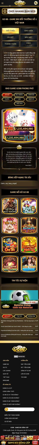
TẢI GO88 (24, 377)
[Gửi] (6, 409)
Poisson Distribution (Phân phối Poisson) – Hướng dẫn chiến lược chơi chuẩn (17, 335)
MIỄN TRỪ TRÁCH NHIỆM (12, 415)
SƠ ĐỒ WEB (8, 421)
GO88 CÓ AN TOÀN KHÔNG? (11, 401)
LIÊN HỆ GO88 (25, 374)
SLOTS (5, 367)
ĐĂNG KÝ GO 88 (26, 370)
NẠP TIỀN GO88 (25, 364)
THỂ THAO (6, 377)
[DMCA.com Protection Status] (19, 356)
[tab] (10, 30)
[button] (2, 3)
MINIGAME (6, 380)
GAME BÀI (6, 364)
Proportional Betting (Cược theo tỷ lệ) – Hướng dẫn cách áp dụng (17, 330)
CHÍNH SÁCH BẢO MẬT (11, 418)
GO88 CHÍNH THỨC (8, 391)
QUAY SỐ (5, 374)
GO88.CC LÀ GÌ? (7, 388)
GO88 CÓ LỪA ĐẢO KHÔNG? (11, 398)
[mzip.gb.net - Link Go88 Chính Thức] (20, 3)
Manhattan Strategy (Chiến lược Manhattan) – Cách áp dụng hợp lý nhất (17, 321)
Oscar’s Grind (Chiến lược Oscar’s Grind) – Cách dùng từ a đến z (16, 326)
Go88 (5, 53)
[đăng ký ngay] (19, 11)
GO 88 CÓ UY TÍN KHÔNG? (10, 395)
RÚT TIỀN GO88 (25, 367)
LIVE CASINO (6, 370)
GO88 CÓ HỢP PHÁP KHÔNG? (11, 404)
